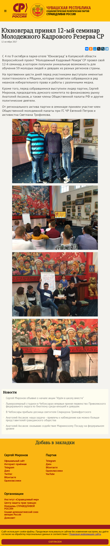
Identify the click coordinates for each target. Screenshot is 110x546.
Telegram (9, 467)
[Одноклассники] (91, 49)
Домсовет (9, 518)
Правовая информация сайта (85, 534)
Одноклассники (12, 480)
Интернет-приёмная (15, 464)
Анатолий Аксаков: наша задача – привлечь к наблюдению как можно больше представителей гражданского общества (51, 419)
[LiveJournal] (103, 49)
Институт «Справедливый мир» (21, 499)
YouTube (50, 474)
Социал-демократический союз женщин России (21, 513)
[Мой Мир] (95, 49)
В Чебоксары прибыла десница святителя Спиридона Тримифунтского (47, 412)
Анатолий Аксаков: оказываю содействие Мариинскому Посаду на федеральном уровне (53, 427)
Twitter (8, 474)
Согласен (55, 542)
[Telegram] (107, 49)
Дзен (7, 470)
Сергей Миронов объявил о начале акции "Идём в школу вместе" (43, 398)
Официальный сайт (14, 461)
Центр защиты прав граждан (20, 502)
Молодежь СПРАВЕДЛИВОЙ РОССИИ (19, 507)
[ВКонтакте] (87, 49)
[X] (99, 49)
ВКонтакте (10, 477)
